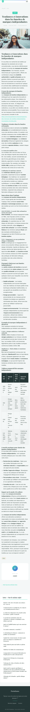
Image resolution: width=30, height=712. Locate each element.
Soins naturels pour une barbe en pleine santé (14, 645)
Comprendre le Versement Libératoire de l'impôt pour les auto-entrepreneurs (14, 653)
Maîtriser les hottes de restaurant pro (13, 649)
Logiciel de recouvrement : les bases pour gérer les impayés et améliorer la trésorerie (14, 639)
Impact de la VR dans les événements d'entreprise (13, 658)
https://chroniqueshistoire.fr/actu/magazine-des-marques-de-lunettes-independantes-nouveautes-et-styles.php (14, 119)
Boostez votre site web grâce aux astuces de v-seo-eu (14, 603)
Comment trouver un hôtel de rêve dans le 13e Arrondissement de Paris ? (14, 608)
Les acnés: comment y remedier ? (12, 629)
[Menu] (26, 1)
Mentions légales (12, 703)
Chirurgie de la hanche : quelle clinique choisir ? (14, 677)
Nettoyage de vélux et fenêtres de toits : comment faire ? (13, 663)
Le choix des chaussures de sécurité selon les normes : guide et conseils (14, 613)
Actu (8, 8)
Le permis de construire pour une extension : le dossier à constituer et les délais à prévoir (14, 619)
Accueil (3, 8)
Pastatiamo (15, 691)
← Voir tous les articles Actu (9, 585)
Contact (20, 703)
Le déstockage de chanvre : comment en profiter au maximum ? (14, 633)
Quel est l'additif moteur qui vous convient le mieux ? (14, 625)
